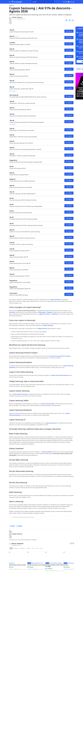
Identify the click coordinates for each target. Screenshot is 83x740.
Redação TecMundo (17, 17)
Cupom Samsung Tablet (48, 403)
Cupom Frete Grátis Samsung (59, 375)
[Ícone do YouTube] (68, 1)
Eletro (37, 548)
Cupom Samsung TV (51, 423)
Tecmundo (12, 312)
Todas (11, 548)
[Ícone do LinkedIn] (73, 1)
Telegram (49, 312)
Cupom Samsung (55, 299)
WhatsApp (42, 312)
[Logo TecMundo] (17, 2)
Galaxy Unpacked (47, 452)
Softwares (16, 548)
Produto (11, 5)
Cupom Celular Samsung (20, 394)
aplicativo (55, 314)
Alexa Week (22, 548)
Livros (33, 548)
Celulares (28, 548)
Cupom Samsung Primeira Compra (60, 356)
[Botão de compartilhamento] (66, 20)
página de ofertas (45, 314)
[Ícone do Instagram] (66, 2)
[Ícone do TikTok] (71, 1)
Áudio (41, 548)
